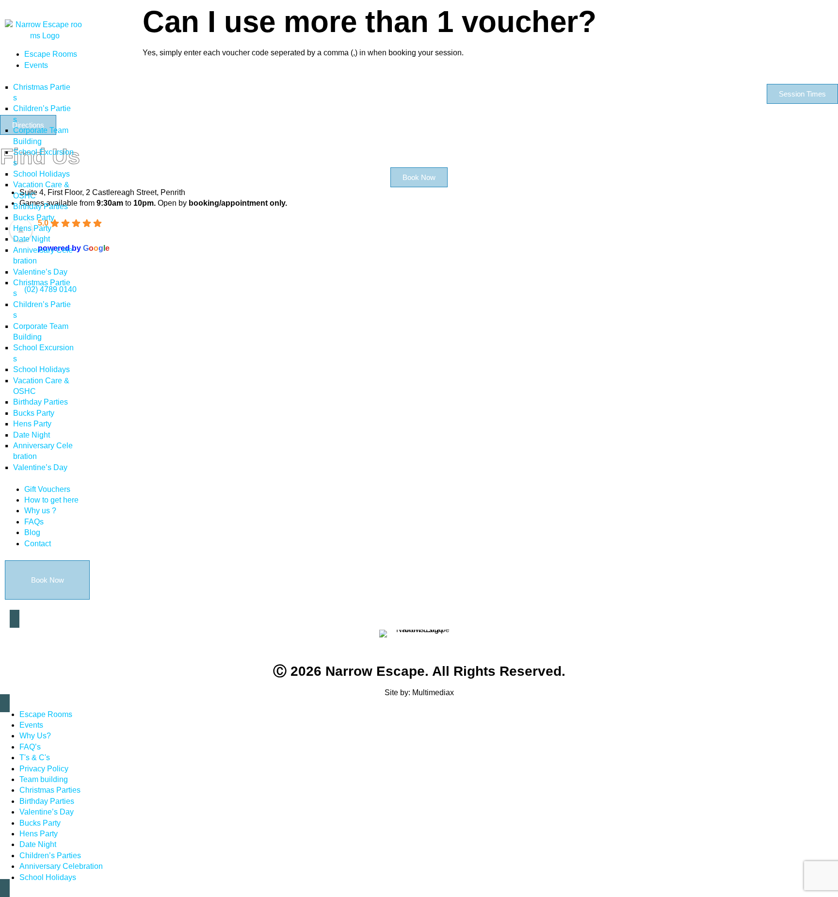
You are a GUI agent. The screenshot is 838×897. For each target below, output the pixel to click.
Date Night (31, 239)
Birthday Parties (40, 206)
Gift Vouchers (47, 489)
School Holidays (41, 174)
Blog (32, 532)
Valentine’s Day (40, 272)
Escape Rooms (50, 54)
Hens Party (32, 228)
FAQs (34, 522)
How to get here (51, 500)
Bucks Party (33, 217)
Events (36, 65)
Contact (37, 543)
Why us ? (40, 510)
